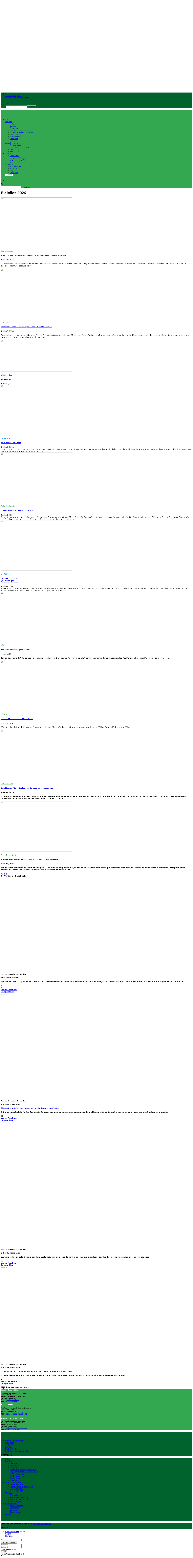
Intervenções (12, 59)
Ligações (10, 34)
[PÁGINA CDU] (36, 371)
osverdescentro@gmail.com (17, 1415)
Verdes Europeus (13, 96)
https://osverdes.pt (12, 1401)
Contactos (11, 32)
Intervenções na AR (15, 57)
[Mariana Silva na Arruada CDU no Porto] (36, 710)
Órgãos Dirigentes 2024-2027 (18, 26)
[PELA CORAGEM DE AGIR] (36, 434)
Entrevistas (11, 53)
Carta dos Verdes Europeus (17, 24)
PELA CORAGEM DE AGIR (11, 443)
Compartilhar (7, 992)
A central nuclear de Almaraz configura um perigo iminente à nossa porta (36, 1371)
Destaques (5, 438)
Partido (8, 15)
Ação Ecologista (12, 38)
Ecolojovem (10, 63)
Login (8, 1534)
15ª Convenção (12, 30)
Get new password (9, 1542)
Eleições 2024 (12, 47)
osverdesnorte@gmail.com (16, 1413)
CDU (7, 94)
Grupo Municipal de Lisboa (17, 98)
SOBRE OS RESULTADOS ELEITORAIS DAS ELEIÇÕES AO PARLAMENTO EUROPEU (33, 255)
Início (7, 13)
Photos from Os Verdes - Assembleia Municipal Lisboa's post (30, 1108)
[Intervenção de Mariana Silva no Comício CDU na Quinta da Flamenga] (36, 851)
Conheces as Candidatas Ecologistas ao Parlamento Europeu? (26, 327)
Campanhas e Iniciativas (16, 42)
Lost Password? (8, 1549)
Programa (11, 22)
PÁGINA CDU (6, 379)
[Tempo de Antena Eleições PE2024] (36, 641)
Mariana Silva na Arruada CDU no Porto (17, 719)
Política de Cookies (14, 1441)
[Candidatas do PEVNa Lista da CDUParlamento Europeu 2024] (36, 570)
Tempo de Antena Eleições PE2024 (15, 650)
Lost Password (12, 1532)
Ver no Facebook (9, 990)
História (10, 17)
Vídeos (8, 50)
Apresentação (12, 65)
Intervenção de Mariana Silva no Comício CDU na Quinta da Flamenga (29, 859)
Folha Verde (11, 1449)
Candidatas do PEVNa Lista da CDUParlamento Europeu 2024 (12, 580)
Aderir (9, 75)
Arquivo (9, 1445)
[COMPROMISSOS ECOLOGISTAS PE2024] (36, 502)
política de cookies (42, 1524)
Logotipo (10, 69)
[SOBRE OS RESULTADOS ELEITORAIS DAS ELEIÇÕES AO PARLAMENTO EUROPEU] (36, 247)
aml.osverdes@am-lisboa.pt (16, 1428)
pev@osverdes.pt (12, 1400)
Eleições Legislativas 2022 (18, 1451)
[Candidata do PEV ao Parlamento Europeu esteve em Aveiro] (36, 780)
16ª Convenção (12, 28)
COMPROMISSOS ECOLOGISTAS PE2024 (17, 510)
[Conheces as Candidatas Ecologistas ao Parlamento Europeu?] (36, 318)
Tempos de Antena (14, 55)
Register (9, 1536)
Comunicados (12, 40)
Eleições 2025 (12, 44)
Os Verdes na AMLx (12, 1429)
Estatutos (11, 19)
